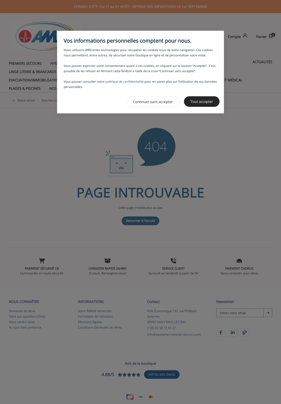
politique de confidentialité (124, 82)
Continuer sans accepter (153, 101)
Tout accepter (202, 101)
